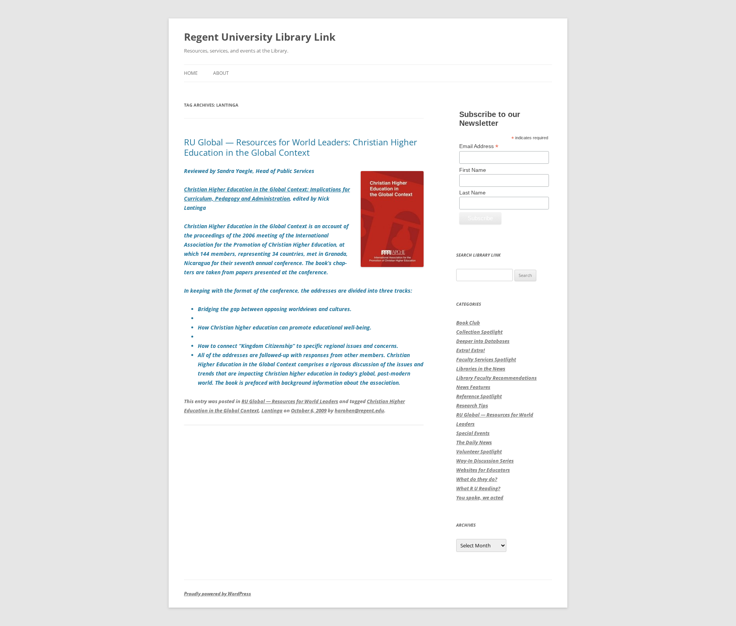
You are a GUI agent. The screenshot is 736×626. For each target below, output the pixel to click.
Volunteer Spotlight (479, 451)
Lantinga (272, 410)
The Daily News (474, 442)
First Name (472, 170)
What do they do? (476, 479)
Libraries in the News (480, 368)
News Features (473, 387)
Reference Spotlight (479, 396)
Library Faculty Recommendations (496, 377)
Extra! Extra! (470, 350)
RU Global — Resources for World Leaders (290, 401)
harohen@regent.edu (359, 410)
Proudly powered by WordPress (217, 593)
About (221, 73)
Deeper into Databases (482, 341)
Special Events (473, 433)
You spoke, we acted (479, 497)
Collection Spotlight (479, 331)
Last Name (472, 192)
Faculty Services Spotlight (486, 359)
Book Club (468, 322)
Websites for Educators (483, 469)
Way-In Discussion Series (485, 460)
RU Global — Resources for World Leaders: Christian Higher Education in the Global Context (300, 147)
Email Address (478, 146)
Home (191, 73)
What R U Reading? (478, 488)
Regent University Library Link (259, 37)
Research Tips (472, 405)
